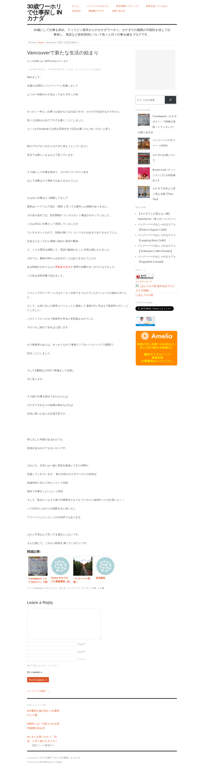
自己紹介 (76, 11)
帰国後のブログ (96, 11)
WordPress (45, 762)
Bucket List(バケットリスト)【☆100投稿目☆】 (164, 175)
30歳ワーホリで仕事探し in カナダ (44, 12)
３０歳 (100, 588)
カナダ (62, 588)
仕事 (94, 588)
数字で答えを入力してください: (43, 665)
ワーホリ (85, 588)
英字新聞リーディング (127, 6)
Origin (59, 762)
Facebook (38, 588)
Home (40, 42)
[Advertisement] (155, 70)
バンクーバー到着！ (37, 691)
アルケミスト (51, 588)
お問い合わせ (118, 11)
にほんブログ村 (144, 295)
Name (81, 644)
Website (81, 659)
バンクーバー (73, 588)
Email (81, 651)
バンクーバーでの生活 (89, 69)
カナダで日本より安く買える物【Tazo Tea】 (164, 193)
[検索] (170, 100)
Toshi (71, 69)
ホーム (75, 6)
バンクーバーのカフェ (97, 6)
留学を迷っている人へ (157, 6)
